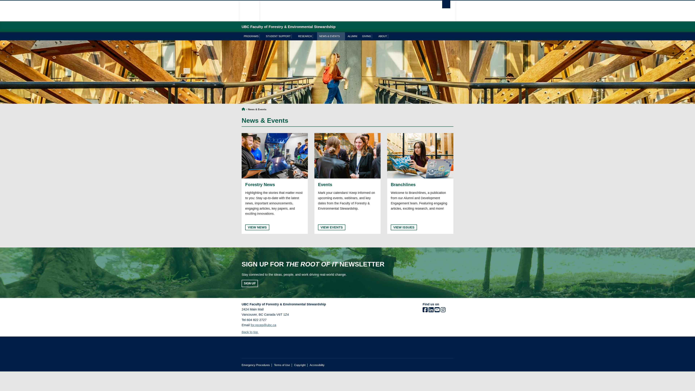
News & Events (329, 36)
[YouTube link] (437, 311)
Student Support (278, 36)
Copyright (300, 365)
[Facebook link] (425, 311)
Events (325, 184)
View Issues (403, 227)
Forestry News (260, 184)
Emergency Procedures (256, 365)
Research (305, 36)
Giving (366, 36)
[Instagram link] (443, 311)
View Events (332, 227)
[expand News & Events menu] (342, 36)
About (382, 36)
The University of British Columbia (249, 11)
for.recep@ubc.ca (263, 325)
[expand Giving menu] (374, 36)
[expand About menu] (390, 36)
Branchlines (403, 184)
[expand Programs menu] (261, 36)
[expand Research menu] (315, 36)
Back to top (250, 332)
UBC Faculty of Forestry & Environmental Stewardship (243, 109)
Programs (251, 36)
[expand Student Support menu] (293, 36)
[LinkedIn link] (431, 311)
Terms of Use (282, 365)
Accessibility (317, 365)
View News (257, 227)
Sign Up (250, 283)
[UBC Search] (446, 4)
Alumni (352, 36)
